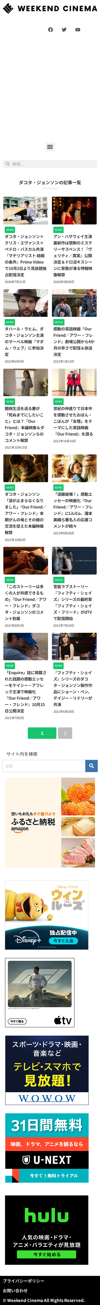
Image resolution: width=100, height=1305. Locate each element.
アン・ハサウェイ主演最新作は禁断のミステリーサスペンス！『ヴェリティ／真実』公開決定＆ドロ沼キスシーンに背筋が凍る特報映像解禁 (72, 255)
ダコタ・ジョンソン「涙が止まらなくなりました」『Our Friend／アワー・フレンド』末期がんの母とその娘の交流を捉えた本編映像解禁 (25, 513)
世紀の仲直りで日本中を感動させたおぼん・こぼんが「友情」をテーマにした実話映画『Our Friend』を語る (73, 421)
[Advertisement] (50, 88)
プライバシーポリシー (23, 1281)
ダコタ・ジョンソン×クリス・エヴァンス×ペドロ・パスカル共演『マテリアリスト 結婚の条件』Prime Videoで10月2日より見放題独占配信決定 (25, 255)
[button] (50, 146)
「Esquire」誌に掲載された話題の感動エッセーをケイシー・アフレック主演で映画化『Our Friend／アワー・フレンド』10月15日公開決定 (25, 691)
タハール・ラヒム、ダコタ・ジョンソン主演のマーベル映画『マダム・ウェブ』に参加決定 (24, 341)
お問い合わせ (15, 1290)
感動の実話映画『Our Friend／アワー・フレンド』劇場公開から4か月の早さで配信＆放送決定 (73, 341)
